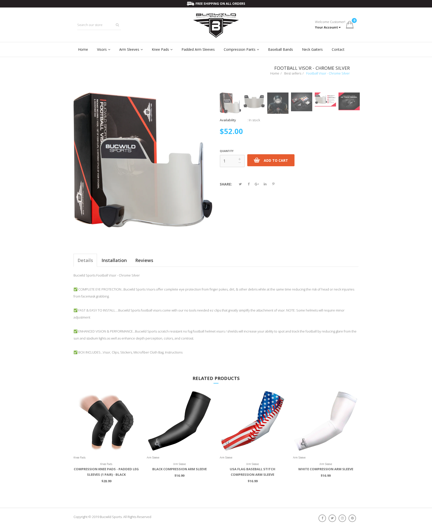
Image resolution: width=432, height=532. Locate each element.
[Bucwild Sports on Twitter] (333, 518)
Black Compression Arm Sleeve (179, 469)
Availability (228, 120)
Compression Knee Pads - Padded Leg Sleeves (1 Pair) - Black (106, 472)
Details (85, 260)
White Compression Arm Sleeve (325, 469)
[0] (349, 24)
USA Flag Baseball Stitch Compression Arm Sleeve (252, 472)
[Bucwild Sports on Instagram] (343, 518)
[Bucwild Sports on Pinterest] (353, 518)
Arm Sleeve (153, 457)
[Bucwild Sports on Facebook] (323, 518)
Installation (114, 260)
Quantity (227, 151)
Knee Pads (80, 457)
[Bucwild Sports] (216, 24)
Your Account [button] (326, 27)
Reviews (144, 260)
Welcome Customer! (330, 22)
